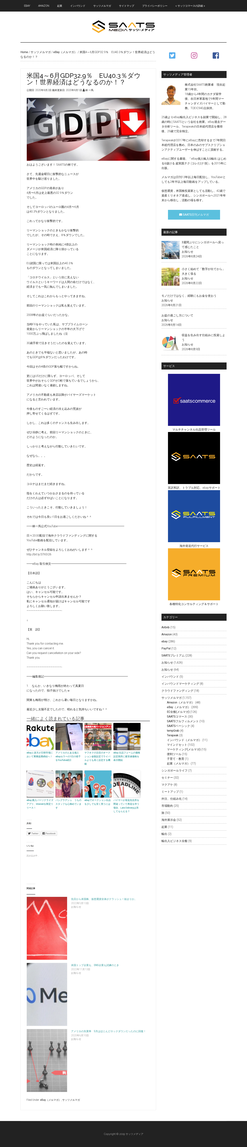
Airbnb (165, 627)
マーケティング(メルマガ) (184, 749)
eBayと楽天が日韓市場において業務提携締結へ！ (40, 754)
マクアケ (167, 784)
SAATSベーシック (178, 726)
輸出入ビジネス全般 (174, 841)
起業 (164, 827)
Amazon (166, 634)
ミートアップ (170, 791)
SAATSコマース (177, 716)
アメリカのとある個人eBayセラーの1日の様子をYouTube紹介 (68, 756)
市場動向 (167, 805)
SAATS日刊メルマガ (195, 214)
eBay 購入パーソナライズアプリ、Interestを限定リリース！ (40, 804)
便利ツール (174, 754)
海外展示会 (168, 820)
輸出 (164, 834)
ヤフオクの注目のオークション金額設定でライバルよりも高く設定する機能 (97, 758)
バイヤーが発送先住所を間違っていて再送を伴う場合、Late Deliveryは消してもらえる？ (126, 806)
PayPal (166, 648)
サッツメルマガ (71, 1099)
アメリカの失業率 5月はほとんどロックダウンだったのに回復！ (108, 1031)
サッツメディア (123, 27)
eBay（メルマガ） (50, 1099)
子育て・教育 (175, 759)
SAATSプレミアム (173, 655)
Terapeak (172, 735)
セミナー (167, 777)
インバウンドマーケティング (180, 683)
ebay (164, 641)
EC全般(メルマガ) (178, 712)
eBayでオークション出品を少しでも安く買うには (97, 802)
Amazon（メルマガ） (181, 702)
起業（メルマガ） (178, 763)
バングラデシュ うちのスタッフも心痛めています (68, 804)
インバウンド (170, 676)
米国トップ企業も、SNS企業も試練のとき (95, 965)
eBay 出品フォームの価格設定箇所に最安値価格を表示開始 (126, 756)
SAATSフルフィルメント (183, 721)
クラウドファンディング (177, 690)
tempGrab (173, 730)
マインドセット (177, 744)
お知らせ (187, 251)
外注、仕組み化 (171, 798)
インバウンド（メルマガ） (184, 740)
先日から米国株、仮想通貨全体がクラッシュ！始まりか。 (104, 899)
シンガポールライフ (174, 770)
